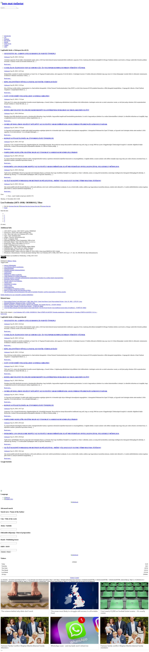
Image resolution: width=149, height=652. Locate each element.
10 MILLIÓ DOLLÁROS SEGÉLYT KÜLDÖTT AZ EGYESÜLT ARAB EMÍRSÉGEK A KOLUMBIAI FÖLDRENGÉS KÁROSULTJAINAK (55, 124)
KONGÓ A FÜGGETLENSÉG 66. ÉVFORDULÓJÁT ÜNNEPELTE (29, 138)
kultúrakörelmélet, (9, 268)
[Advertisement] (74, 22)
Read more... (7, 64)
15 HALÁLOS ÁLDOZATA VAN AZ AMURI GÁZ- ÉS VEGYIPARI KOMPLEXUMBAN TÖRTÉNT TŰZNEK (44, 68)
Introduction (7, 36)
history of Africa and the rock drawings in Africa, (17, 290)
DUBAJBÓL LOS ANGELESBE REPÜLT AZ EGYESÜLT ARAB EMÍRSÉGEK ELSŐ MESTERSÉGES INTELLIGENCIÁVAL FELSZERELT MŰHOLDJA (61, 166)
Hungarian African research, (11, 279)
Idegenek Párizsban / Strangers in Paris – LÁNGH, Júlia (19, 303)
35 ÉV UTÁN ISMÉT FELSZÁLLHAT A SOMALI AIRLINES (26, 96)
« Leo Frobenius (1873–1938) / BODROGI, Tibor (27, 312)
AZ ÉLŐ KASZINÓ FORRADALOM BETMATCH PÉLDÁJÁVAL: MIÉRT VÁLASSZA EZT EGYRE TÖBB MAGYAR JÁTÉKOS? (52, 181)
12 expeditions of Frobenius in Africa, (14, 288)
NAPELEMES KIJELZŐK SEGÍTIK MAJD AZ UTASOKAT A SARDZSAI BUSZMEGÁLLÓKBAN (40, 152)
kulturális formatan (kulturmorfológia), (14, 270)
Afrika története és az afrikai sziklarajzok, (15, 276)
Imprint (6, 42)
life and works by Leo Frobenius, (13, 281)
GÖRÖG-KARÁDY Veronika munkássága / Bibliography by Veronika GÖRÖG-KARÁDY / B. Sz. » (69, 312)
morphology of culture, (10, 284)
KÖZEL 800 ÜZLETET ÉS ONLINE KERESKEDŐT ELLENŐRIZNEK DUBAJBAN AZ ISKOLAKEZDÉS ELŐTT (46, 110)
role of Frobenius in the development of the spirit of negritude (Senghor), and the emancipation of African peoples (35, 292)
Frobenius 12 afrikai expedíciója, (13, 274)
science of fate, (8, 285)
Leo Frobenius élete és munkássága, (14, 267)
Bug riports (7, 40)
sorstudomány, (8, 271)
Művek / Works (12, 261)
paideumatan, (7, 273)
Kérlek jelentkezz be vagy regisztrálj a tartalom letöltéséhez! (17, 295)
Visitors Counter (74, 577)
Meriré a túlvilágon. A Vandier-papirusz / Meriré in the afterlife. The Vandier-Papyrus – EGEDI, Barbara (32, 304)
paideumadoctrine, (9, 287)
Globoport (7, 57)
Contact (6, 45)
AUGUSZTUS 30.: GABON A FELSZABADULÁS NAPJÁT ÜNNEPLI (30, 54)
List (5, 37)
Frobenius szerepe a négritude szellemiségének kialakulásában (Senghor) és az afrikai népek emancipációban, (34, 278)
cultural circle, (8, 282)
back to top (4, 314)
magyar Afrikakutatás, (10, 265)
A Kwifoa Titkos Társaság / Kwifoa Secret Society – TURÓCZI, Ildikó (23, 306)
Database (6, 39)
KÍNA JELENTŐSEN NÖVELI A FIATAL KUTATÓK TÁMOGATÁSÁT (30, 82)
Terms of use (7, 43)
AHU (5, 47)
